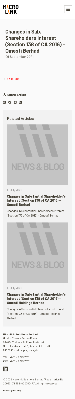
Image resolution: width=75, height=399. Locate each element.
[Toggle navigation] (68, 9)
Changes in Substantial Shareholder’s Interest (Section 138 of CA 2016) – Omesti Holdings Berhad (36, 298)
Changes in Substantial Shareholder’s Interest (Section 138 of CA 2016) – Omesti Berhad (36, 200)
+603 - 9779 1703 (19, 357)
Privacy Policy (12, 390)
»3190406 (13, 78)
